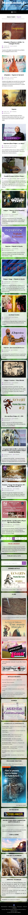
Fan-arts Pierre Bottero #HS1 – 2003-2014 (12, 589)
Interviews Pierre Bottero (9, 147)
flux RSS (6, 891)
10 (17, 538)
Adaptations (6, 47)
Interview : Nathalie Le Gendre (14, 246)
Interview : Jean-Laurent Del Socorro (14, 347)
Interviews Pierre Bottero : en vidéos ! (14, 143)
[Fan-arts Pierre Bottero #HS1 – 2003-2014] (14, 579)
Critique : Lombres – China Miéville (14, 380)
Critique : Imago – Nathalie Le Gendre (14, 279)
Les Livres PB (22, 178)
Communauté (6, 283)
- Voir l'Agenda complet (21, 805)
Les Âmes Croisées (14, 315)
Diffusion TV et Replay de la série (9, 837)
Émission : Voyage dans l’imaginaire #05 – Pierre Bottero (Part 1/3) (14, 485)
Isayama (14, 109)
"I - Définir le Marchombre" (7, 597)
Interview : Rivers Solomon (8, 682)
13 (23, 538)
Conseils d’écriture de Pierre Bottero (14, 176)
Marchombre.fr (4, 906)
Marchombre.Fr (14, 3)
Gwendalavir (6, 113)
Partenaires (19, 906)
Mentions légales (12, 906)
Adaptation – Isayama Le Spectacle (14, 75)
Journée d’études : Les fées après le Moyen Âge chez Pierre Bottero (14, 521)
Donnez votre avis (6, 893)
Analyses (5, 456)
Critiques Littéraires (8, 215)
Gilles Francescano (10, 909)
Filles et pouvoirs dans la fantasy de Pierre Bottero (12, 764)
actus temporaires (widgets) (13, 899)
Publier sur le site (14, 556)
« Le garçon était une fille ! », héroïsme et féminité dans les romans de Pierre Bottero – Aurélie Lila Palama (14, 450)
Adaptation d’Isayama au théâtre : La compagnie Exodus (14, 42)
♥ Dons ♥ (25, 906)
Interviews (6, 351)
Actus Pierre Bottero (8, 78)
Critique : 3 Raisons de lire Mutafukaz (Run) (14, 211)
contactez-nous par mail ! (10, 551)
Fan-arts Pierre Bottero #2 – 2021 (14, 416)
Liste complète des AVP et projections (10, 829)
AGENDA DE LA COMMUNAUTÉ (14, 723)
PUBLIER (14, 908)
